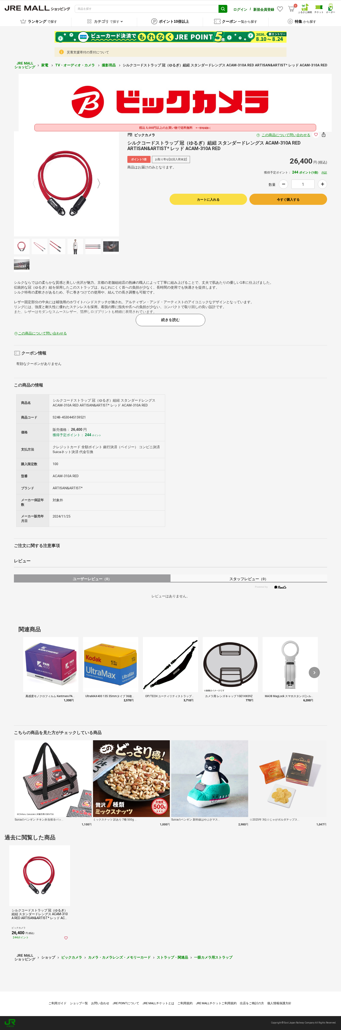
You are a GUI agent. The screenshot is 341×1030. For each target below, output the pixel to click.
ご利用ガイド (57, 1003)
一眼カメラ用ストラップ (213, 957)
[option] (66, 183)
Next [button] (96, 184)
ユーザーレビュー (92, 579)
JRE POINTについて (126, 1003)
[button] (314, 672)
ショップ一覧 (79, 1003)
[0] (291, 9)
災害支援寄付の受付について (88, 52)
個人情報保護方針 (279, 1003)
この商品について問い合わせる (286, 135)
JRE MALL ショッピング (24, 65)
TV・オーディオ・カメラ (75, 65)
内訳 (324, 172)
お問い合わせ (100, 1003)
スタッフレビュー (248, 579)
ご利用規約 (185, 1003)
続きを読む (170, 320)
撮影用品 (109, 65)
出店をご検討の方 (252, 1003)
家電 (45, 65)
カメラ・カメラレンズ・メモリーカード (119, 957)
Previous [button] (37, 184)
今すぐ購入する (288, 199)
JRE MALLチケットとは (158, 1003)
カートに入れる (208, 199)
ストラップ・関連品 (172, 957)
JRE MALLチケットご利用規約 (216, 1003)
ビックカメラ (71, 957)
